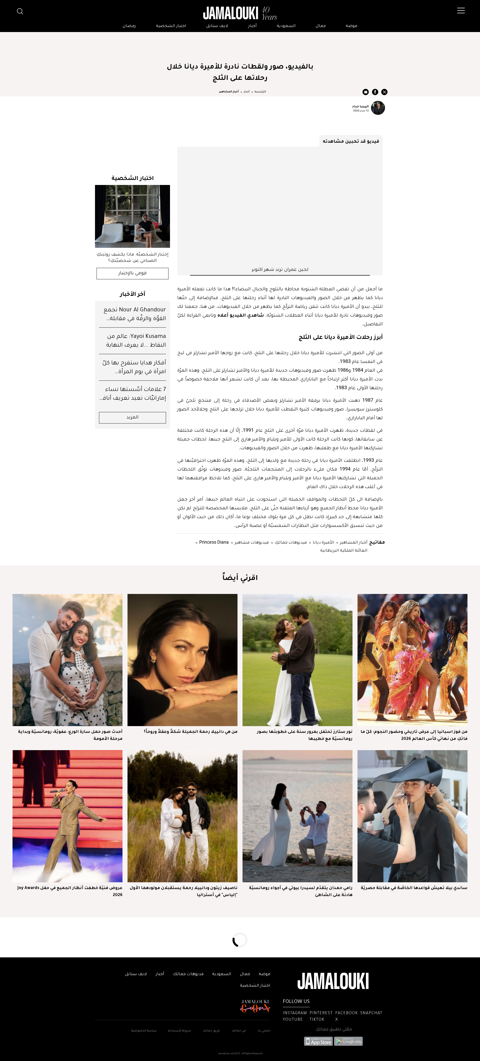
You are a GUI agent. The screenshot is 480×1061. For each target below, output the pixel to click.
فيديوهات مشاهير (251, 542)
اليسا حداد (360, 106)
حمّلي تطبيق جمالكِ (334, 1029)
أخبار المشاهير (229, 91)
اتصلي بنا (264, 1031)
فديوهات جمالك (188, 974)
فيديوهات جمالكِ (290, 542)
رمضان (129, 26)
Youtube (293, 1020)
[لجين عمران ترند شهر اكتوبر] (280, 206)
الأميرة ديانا (323, 542)
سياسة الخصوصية (144, 1031)
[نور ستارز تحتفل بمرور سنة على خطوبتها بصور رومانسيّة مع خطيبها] (297, 660)
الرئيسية (260, 91)
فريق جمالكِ (211, 1031)
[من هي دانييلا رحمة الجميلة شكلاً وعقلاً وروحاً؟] (183, 660)
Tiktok (317, 1020)
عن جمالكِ (239, 1031)
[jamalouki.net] (240, 13)
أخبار (252, 26)
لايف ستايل (217, 26)
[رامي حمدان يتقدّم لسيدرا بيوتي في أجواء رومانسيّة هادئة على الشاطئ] (297, 816)
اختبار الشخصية (171, 26)
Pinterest (321, 1013)
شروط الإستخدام (179, 1031)
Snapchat (371, 1013)
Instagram (295, 1013)
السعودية (286, 26)
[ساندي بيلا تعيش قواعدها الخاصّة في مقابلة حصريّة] (413, 816)
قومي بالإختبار (132, 273)
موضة (351, 26)
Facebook (346, 1013)
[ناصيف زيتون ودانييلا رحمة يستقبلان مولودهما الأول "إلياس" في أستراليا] (183, 816)
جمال (321, 26)
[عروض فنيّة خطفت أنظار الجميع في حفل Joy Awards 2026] (67, 816)
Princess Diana (213, 542)
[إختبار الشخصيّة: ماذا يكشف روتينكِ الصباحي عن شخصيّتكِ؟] (132, 216)
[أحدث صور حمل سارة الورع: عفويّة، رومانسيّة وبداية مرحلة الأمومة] (67, 660)
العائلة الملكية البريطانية (344, 550)
